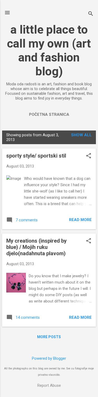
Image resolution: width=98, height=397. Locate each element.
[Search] (91, 14)
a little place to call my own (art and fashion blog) (49, 50)
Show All (81, 135)
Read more (80, 219)
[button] (88, 156)
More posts (49, 337)
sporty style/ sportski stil (36, 156)
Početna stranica (49, 114)
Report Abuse (49, 385)
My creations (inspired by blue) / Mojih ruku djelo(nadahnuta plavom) (36, 247)
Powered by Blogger (49, 358)
